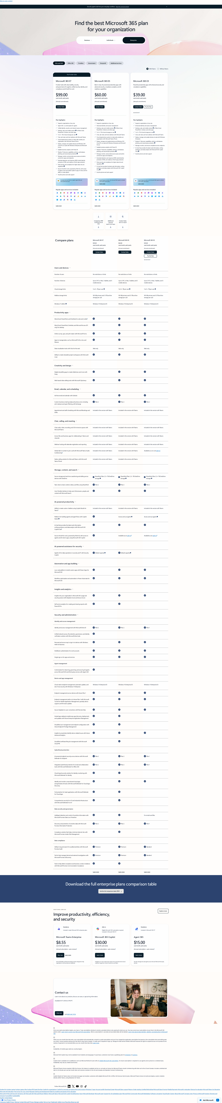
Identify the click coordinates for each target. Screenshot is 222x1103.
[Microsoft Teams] (85, 192)
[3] (54, 1046)
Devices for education (197, 1089)
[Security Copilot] (123, 196)
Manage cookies (38, 1102)
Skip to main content (6, 1)
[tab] (151, 69)
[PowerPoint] (64, 192)
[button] (59, 1013)
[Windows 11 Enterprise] (57, 199)
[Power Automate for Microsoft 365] (71, 196)
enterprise (128, 1055)
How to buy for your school (21, 1091)
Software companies (156, 1093)
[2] (54, 1037)
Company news (188, 1093)
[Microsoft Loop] (71, 192)
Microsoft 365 (30, 1093)
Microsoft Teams (53, 1093)
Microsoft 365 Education (7, 1091)
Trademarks (54, 1102)
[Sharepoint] (99, 196)
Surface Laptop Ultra (21, 1089)
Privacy (32, 1102)
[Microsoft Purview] (74, 199)
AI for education (71, 1091)
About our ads (75, 1102)
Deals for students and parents (58, 1091)
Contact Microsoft (24, 1102)
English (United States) (6, 1098)
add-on (158, 451)
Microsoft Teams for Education (211, 1089)
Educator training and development (39, 1091)
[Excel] (60, 192)
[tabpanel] (110, 141)
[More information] (75, 130)
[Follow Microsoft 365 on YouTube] (77, 1086)
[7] (54, 1073)
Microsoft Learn (99, 1093)
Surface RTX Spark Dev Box (34, 1089)
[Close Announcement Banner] (166, 6)
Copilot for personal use (63, 1089)
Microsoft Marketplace (144, 1093)
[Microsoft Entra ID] (81, 196)
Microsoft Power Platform (41, 1093)
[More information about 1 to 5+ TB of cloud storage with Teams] (76, 134)
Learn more (96, 1043)
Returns (130, 1089)
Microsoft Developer (89, 1093)
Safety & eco (61, 1102)
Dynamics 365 (22, 1093)
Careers (172, 1093)
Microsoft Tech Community (129, 1093)
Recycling (68, 1102)
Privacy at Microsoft (198, 1093)
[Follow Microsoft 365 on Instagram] (81, 1086)
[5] (54, 1058)
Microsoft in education (184, 1089)
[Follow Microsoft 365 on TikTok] (85, 1086)
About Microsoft (179, 1093)
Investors (207, 1093)
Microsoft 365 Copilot (64, 1093)
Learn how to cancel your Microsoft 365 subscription (75, 1032)
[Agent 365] (64, 199)
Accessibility (8, 1096)
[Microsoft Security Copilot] (67, 199)
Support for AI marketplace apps (113, 1093)
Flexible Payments (173, 1089)
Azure (81, 1093)
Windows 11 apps (91, 1089)
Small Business (75, 1093)
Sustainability (16, 1096)
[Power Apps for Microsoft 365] (67, 196)
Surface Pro (3, 1089)
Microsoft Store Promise (160, 1089)
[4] (54, 1052)
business (134, 1055)
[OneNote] (67, 192)
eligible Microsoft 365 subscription (108, 1061)
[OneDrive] (57, 196)
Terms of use (47, 1102)
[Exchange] (81, 192)
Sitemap (17, 1102)
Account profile (100, 1089)
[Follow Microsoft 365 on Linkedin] (69, 1086)
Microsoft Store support (121, 1089)
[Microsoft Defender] (71, 199)
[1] (54, 1027)
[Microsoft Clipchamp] (74, 192)
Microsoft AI (3, 1093)
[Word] (57, 192)
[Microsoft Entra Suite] (85, 196)
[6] (54, 1066)
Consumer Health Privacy (7, 1102)
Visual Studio (166, 1093)
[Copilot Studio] (74, 196)
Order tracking (137, 1089)
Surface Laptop (11, 1089)
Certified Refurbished (147, 1089)
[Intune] (60, 199)
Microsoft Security (12, 1093)
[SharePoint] (60, 196)
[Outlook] (78, 192)
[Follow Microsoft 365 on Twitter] (73, 1086)
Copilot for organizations (50, 1089)
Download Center (110, 1089)
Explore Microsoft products (78, 1089)
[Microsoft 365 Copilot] (64, 196)
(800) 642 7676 (71, 1014)
